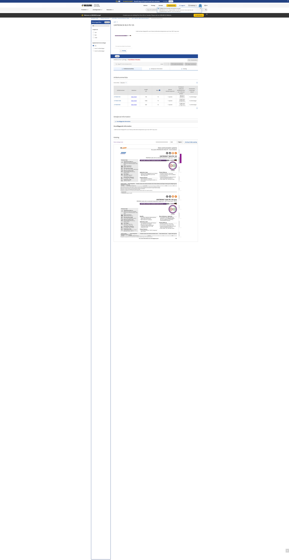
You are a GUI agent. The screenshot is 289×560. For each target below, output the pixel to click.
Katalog (124, 50)
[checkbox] (100, 32)
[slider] (159, 142)
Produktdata (194, 60)
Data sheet (134, 97)
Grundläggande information (123, 121)
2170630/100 (117, 97)
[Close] (200, 8)
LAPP (115, 22)
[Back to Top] (287, 551)
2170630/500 (117, 104)
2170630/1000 (117, 100)
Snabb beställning (178, 64)
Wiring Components (105, 18)
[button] (171, 1)
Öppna (180, 142)
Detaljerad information (156, 68)
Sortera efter (187, 90)
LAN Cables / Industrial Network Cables (120, 18)
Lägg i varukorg (191, 64)
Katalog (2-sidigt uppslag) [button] (191, 142)
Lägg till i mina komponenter (125, 64)
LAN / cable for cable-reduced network (140, 18)
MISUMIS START (94, 18)
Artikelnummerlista (129, 68)
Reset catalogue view (118, 142)
